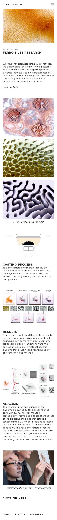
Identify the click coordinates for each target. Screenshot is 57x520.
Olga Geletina (13, 4)
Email (6, 514)
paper (16, 87)
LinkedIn (19, 514)
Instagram (36, 514)
